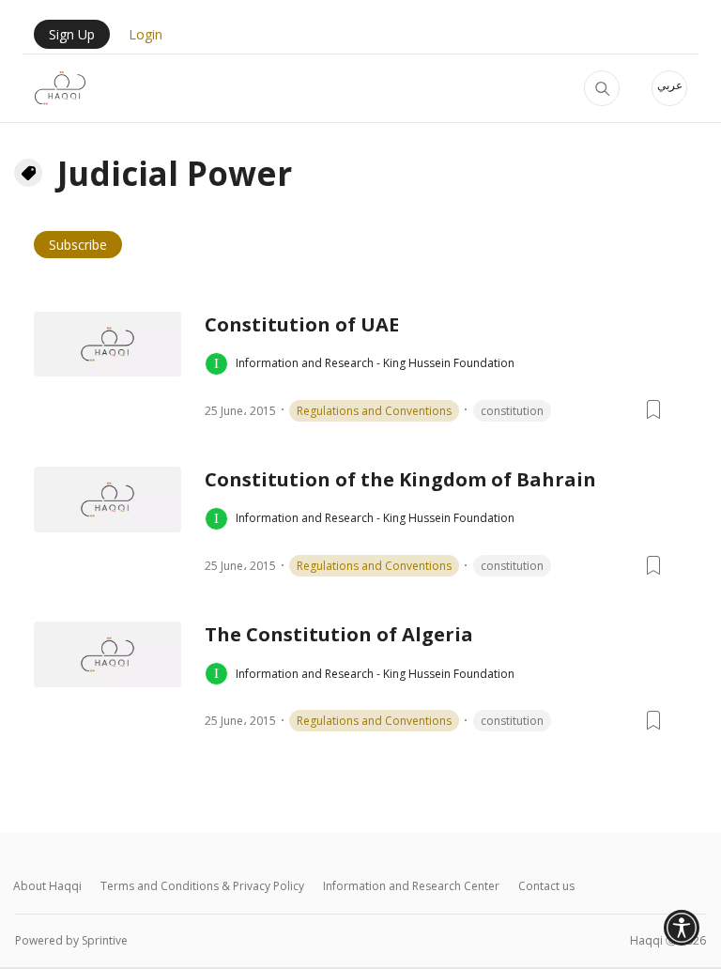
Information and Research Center (411, 886)
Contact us (546, 886)
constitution (512, 411)
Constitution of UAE (302, 324)
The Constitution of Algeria (339, 634)
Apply (602, 88)
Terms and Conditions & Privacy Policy (202, 886)
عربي (670, 85)
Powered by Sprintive (71, 940)
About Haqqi (47, 886)
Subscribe (78, 245)
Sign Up (72, 34)
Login (145, 34)
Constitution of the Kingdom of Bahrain (400, 479)
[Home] (60, 88)
